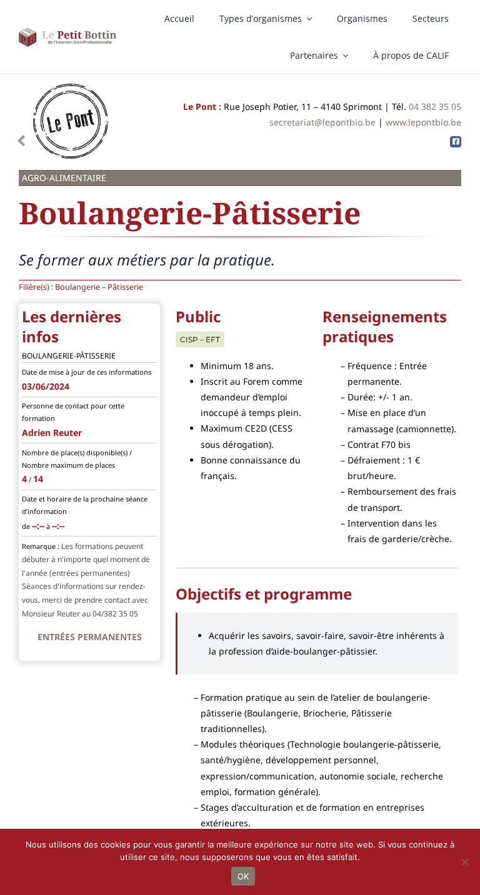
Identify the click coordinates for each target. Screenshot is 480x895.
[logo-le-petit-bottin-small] (67, 31)
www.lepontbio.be (423, 122)
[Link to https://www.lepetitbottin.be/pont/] (21, 141)
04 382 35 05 (435, 106)
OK (243, 876)
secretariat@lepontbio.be (322, 122)
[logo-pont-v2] (70, 88)
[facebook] (455, 141)
